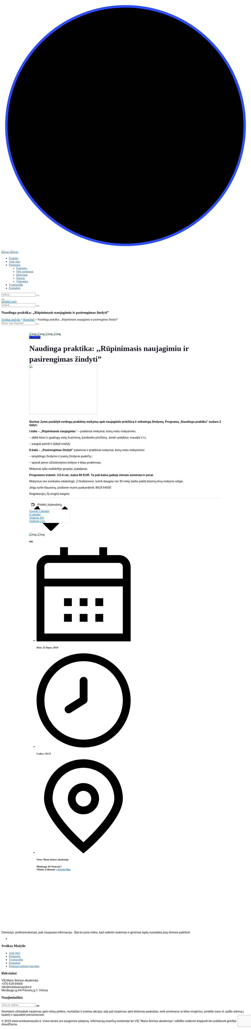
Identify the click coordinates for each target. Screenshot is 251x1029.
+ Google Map (63, 869)
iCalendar (35, 514)
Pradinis (13, 258)
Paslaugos (14, 264)
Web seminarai (24, 271)
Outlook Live (37, 521)
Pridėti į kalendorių (49, 504)
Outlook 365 (36, 517)
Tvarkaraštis (16, 284)
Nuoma (20, 278)
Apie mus (14, 261)
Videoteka (22, 281)
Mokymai (21, 274)
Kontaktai (14, 288)
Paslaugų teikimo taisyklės (24, 966)
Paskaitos (21, 268)
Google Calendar (39, 511)
